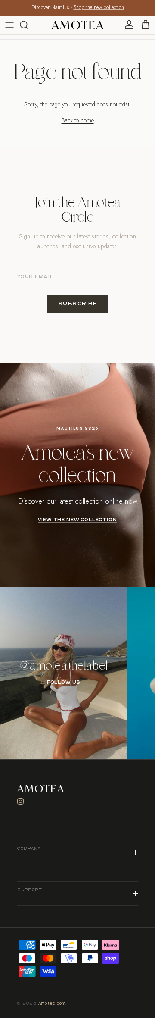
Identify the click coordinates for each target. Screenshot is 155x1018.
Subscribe (77, 303)
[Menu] (9, 25)
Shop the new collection (99, 7)
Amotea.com (52, 1003)
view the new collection (77, 520)
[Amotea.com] (77, 25)
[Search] (28, 25)
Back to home (78, 120)
